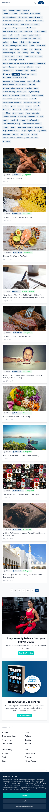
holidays (22, 67)
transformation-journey (11, 124)
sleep (14, 113)
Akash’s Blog (7, 750)
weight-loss (25, 134)
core (11, 49)
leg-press (19, 70)
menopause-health (20, 77)
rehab (26, 109)
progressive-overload (32, 102)
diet (19, 53)
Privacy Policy (30, 761)
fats (12, 56)
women (34, 134)
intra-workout (8, 70)
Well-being (30, 28)
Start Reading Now (24, 715)
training (5, 120)
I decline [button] (24, 801)
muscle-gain (22, 92)
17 (32, 590)
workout (34, 138)
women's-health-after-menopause (16, 138)
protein (5, 106)
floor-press (28, 56)
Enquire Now (7, 744)
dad (30, 49)
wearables (7, 134)
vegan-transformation (11, 131)
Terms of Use (29, 753)
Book (4, 757)
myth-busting (34, 92)
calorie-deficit (25, 42)
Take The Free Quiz (26, 653)
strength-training (9, 116)
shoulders (6, 113)
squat (21, 113)
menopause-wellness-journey (14, 81)
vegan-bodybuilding (25, 127)
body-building (34, 35)
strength (35, 113)
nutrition (15, 95)
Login (41, 3)
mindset (32, 84)
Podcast (5, 753)
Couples (26, 10)
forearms (38, 56)
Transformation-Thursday (29, 24)
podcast (33, 99)
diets (33, 53)
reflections (17, 109)
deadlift (38, 49)
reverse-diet (35, 109)
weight (15, 134)
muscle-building (9, 92)
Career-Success (15, 10)
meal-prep (7, 77)
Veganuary (7, 28)
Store (4, 761)
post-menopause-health (12, 102)
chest (5, 49)
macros (33, 74)
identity (30, 67)
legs (26, 70)
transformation (33, 120)
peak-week (25, 95)
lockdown (25, 74)
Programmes (7, 740)
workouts (6, 141)
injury (38, 67)
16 (28, 590)
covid (17, 49)
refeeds (36, 106)
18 (37, 590)
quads (13, 106)
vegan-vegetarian (28, 131)
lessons (33, 70)
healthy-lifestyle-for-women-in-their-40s (19, 63)
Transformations (8, 736)
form (4, 60)
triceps (5, 127)
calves (5, 46)
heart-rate (41, 63)
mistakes (28, 88)
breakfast (37, 38)
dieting (25, 53)
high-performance (9, 67)
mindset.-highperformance (13, 88)
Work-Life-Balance (10, 31)
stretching (22, 116)
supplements (33, 116)
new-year (6, 95)
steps (28, 113)
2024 (4, 10)
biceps (24, 35)
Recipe (28, 21)
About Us (5, 732)
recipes (28, 106)
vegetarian (42, 131)
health (21, 60)
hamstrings (13, 60)
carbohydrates (15, 46)
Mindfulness (22, 17)
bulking (5, 42)
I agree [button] (24, 796)
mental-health (8, 84)
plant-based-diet (20, 99)
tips (41, 116)
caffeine (14, 42)
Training (27, 736)
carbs (25, 46)
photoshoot (7, 99)
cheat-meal (41, 46)
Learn (26, 732)
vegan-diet (39, 127)
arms (4, 35)
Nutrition (28, 740)
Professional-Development (13, 21)
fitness (19, 56)
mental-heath (21, 84)
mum (36, 88)
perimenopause (37, 95)
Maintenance (35, 14)
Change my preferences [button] (24, 806)
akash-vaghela (40, 31)
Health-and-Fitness (10, 14)
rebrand (20, 106)
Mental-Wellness (9, 17)
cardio (32, 46)
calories (36, 42)
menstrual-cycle (33, 81)
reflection (6, 109)
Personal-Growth (35, 17)
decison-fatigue (9, 53)
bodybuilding (26, 38)
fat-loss (6, 56)
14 (19, 590)
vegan (12, 127)
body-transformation (11, 38)
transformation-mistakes (32, 124)
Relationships (38, 21)
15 (23, 590)
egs (38, 53)
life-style (6, 74)
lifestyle (15, 74)
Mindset (27, 744)
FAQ (26, 750)
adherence (28, 31)
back (10, 35)
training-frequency (18, 120)
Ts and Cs (28, 757)
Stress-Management (10, 24)
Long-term (24, 14)
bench (17, 35)
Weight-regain (18, 28)
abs (20, 31)
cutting (24, 49)
